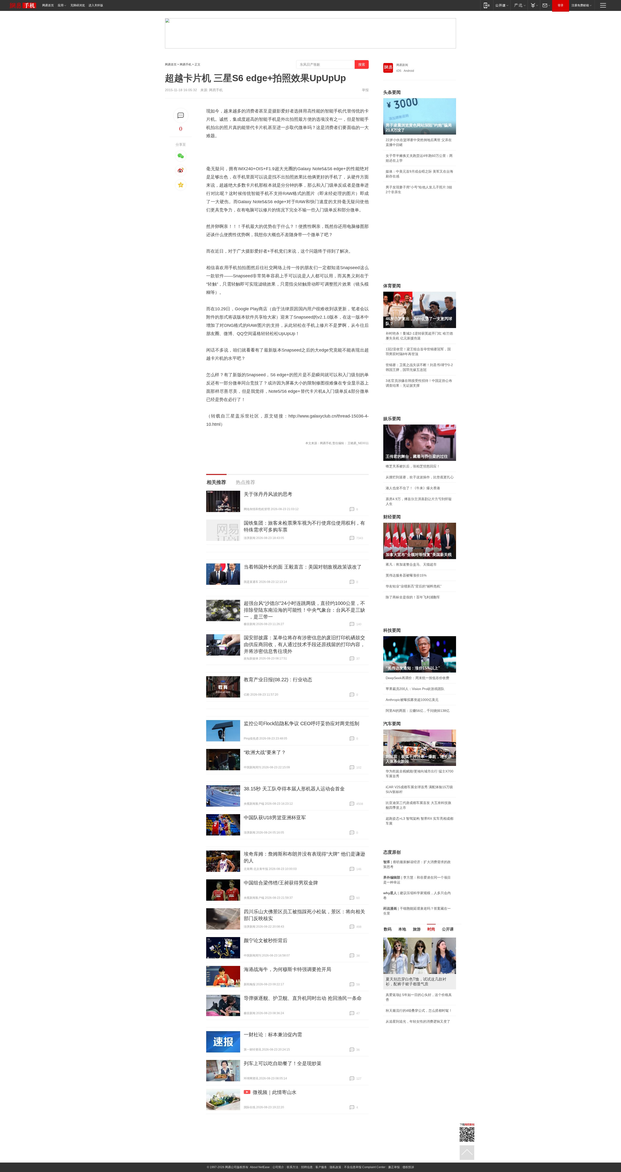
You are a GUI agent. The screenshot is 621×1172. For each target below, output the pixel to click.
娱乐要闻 (392, 418)
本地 (402, 929)
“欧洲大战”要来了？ (265, 752)
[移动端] (486, 5)
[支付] (534, 5)
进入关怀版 (96, 5)
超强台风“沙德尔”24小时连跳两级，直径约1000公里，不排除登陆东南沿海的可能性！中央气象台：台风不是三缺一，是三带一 (304, 610)
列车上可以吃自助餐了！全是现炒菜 (282, 1063)
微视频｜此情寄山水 (274, 1092)
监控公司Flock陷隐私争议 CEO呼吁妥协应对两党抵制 (301, 723)
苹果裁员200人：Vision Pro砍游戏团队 (415, 689)
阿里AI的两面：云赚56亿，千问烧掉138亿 (417, 711)
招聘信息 (307, 1167)
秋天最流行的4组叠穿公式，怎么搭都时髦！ (419, 1010)
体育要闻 (392, 285)
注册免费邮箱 (580, 5)
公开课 (448, 929)
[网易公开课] (501, 5)
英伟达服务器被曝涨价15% (406, 575)
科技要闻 (392, 630)
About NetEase (260, 1167)
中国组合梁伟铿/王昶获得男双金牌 (281, 882)
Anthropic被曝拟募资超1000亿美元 (412, 700)
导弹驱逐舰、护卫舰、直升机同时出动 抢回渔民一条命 (303, 998)
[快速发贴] (180, 115)
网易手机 (185, 64)
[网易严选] (519, 5)
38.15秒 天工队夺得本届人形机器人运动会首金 (294, 788)
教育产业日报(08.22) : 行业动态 (278, 679)
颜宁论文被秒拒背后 (265, 940)
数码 (388, 929)
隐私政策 (335, 1167)
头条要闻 (392, 92)
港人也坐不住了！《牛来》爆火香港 (413, 488)
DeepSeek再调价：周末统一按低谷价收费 (417, 678)
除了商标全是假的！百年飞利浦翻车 (413, 597)
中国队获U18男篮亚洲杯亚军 (275, 817)
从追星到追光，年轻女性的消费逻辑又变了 (418, 1021)
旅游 (417, 929)
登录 (561, 5)
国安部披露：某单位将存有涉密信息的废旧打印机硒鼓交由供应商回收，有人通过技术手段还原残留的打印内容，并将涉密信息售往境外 (304, 644)
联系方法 (292, 1167)
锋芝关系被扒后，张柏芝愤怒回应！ (413, 466)
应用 (61, 5)
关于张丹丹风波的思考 (268, 494)
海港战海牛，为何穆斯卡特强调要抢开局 (287, 969)
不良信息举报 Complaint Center (364, 1167)
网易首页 (48, 5)
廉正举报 (394, 1167)
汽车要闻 (392, 723)
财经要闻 (392, 516)
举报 (365, 90)
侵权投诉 (408, 1167)
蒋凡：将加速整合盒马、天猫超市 (411, 564)
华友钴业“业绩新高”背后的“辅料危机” (413, 586)
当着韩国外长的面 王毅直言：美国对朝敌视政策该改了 (303, 567)
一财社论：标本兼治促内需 (273, 1034)
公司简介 (278, 1167)
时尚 (431, 929)
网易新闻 (402, 65)
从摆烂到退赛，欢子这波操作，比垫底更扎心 (420, 477)
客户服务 (321, 1167)
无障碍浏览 (77, 5)
